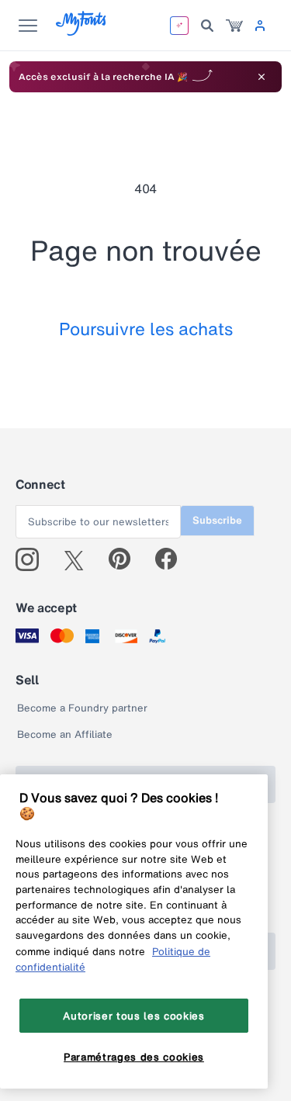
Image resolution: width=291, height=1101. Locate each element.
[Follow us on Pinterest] (126, 559)
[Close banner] (261, 77)
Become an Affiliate (65, 734)
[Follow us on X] (79, 559)
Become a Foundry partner (82, 708)
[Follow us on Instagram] (33, 559)
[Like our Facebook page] (172, 559)
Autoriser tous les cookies (133, 1015)
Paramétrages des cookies (134, 1057)
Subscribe (217, 520)
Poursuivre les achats (146, 328)
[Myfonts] (82, 31)
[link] (234, 25)
